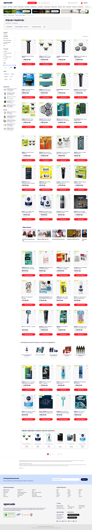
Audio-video (10, 6)
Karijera (80, 508)
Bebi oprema (34, 493)
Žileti (4, 45)
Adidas (69, 493)
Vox (79, 495)
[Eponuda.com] (7, 3)
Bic (5, 60)
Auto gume (34, 489)
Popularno (6, 76)
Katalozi (87, 6)
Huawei (58, 493)
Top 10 (11, 76)
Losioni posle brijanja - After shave (7, 43)
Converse (69, 495)
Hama (58, 492)
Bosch (69, 489)
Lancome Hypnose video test (58, 239)
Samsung (80, 489)
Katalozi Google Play (60, 517)
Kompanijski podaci (71, 506)
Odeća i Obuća (20, 6)
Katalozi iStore (59, 518)
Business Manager (72, 517)
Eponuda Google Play (60, 514)
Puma (80, 493)
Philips (80, 491)
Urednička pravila (82, 506)
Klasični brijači (5, 38)
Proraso (6, 58)
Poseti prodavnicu (29, 97)
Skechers (58, 495)
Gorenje (69, 491)
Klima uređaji (5, 492)
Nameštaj (59, 6)
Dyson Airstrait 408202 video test (28, 240)
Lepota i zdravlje (47, 6)
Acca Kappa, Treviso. (8, 56)
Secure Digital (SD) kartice (22, 492)
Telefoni (15, 6)
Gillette (6, 51)
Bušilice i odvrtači (6, 489)
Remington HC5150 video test (73, 239)
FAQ (68, 505)
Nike (79, 492)
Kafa (18, 496)
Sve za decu (74, 6)
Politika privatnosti (60, 506)
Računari (4, 6)
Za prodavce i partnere (61, 508)
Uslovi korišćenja (82, 505)
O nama (59, 503)
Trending (5, 79)
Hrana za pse (5, 496)
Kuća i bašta (68, 6)
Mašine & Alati (54, 6)
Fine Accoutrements (8, 53)
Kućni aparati (40, 6)
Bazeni (4, 495)
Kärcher (69, 492)
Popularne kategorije (8, 487)
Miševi (33, 491)
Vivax (69, 496)
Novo (10, 79)
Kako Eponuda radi (60, 505)
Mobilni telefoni (6, 491)
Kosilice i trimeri (20, 489)
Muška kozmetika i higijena (20, 15)
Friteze (4, 493)
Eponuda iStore (59, 515)
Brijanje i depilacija (30, 15)
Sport (64, 6)
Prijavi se (84, 479)
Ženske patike (34, 495)
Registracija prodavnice (72, 2)
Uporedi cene (28, 64)
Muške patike (20, 495)
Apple (58, 489)
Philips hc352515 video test (43, 239)
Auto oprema (80, 6)
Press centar (70, 508)
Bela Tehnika (27, 6)
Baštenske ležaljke (21, 493)
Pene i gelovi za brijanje (7, 40)
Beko (57, 491)
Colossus (80, 496)
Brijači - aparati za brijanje (36, 492)
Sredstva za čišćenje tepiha (37, 496)
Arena (58, 496)
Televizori (19, 491)
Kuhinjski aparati (34, 6)
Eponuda (5, 15)
